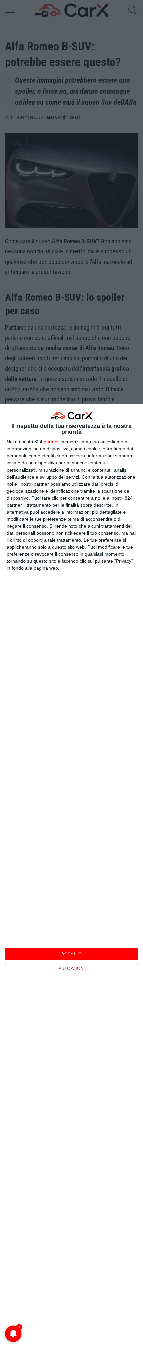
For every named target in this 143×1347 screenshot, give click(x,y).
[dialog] (71, 875)
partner (51, 441)
